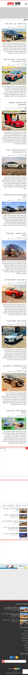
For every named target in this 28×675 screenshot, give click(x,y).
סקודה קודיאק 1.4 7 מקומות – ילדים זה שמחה (11, 515)
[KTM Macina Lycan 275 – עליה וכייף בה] (23, 523)
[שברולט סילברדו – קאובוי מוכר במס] (23, 510)
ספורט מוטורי (24, 638)
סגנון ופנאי (12, 108)
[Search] (3, 661)
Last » (4, 450)
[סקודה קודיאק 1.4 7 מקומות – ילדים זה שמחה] (23, 516)
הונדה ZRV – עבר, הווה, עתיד (15, 24)
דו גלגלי (26, 645)
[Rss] (17, 657)
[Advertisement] (14, 13)
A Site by (10, 668)
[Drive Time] (14, 4)
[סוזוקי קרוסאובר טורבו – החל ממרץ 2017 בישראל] (23, 529)
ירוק (24, 27)
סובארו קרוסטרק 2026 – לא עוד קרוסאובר (10, 614)
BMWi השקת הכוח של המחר (11, 533)
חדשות (26, 631)
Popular (24, 505)
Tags (4, 505)
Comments (11, 505)
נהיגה (26, 647)
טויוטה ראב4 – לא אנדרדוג (11, 620)
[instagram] (11, 657)
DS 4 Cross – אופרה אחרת (16, 321)
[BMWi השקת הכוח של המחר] (23, 535)
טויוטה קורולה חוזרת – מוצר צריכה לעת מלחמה (16, 151)
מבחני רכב (17, 27)
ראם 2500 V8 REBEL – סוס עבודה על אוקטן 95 (11, 608)
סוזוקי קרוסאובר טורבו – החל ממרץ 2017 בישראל (11, 528)
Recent (18, 505)
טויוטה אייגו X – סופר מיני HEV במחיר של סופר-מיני (15, 60)
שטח (26, 643)
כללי (22, 27)
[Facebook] (14, 657)
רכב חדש (12, 27)
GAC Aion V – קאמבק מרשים (15, 280)
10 (11, 448)
